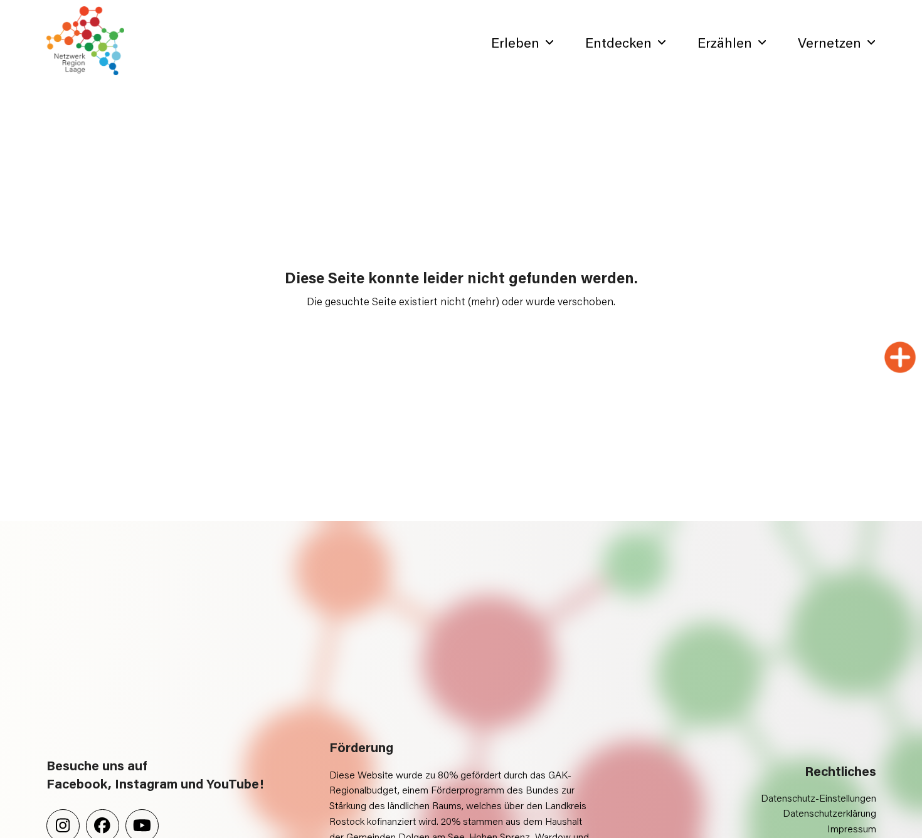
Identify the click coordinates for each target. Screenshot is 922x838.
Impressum (851, 828)
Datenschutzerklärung (829, 812)
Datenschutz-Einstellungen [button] (818, 797)
